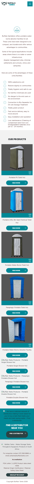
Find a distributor (16, 433)
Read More (16, 183)
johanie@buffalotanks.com (19, 455)
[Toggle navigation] (30, 3)
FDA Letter (7, 463)
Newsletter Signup (17, 475)
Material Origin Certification (13, 468)
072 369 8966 (24, 453)
